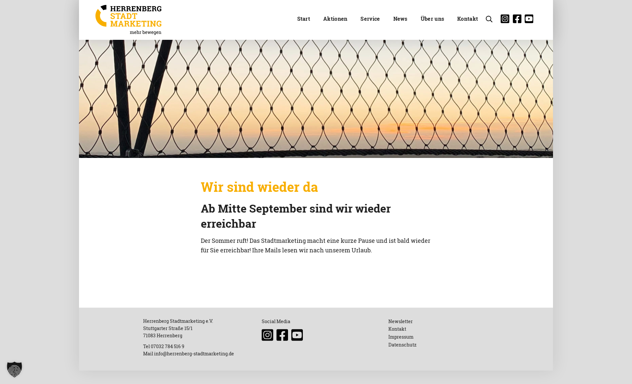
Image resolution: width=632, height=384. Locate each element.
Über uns (432, 18)
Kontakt (467, 18)
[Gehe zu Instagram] (507, 20)
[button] (14, 369)
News (400, 18)
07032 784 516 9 (167, 346)
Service (370, 18)
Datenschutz (402, 345)
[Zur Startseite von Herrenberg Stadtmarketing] (128, 20)
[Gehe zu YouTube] (531, 20)
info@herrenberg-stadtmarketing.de (194, 353)
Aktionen (335, 18)
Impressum (400, 337)
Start (303, 18)
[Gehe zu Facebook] (519, 20)
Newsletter (400, 321)
